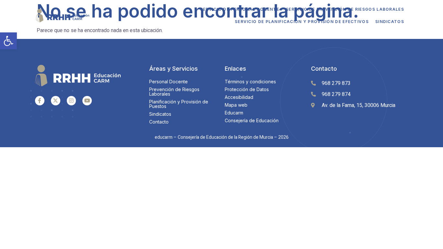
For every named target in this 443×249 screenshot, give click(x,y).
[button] (8, 40)
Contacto (324, 68)
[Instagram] (71, 100)
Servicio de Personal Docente (239, 9)
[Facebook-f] (39, 100)
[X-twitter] (55, 100)
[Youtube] (87, 100)
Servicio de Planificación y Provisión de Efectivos (302, 21)
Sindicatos (389, 21)
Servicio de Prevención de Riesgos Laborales (345, 9)
